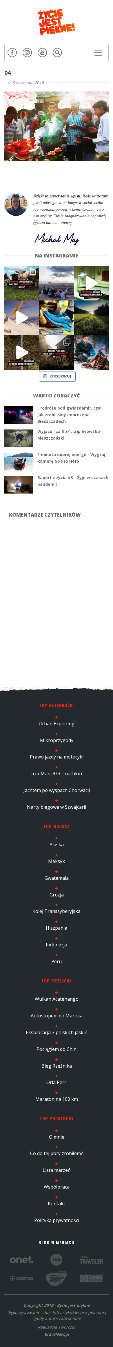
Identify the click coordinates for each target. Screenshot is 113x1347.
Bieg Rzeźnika (56, 1066)
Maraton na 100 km (56, 1099)
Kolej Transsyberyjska (56, 911)
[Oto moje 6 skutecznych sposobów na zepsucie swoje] (21, 352)
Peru (56, 961)
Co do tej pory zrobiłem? (56, 1153)
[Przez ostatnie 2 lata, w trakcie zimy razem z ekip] (56, 283)
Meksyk (56, 861)
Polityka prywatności (56, 1220)
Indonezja (56, 944)
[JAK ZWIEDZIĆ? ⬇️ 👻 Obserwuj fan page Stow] (91, 283)
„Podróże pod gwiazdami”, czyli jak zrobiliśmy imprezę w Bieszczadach (70, 414)
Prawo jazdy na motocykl (56, 757)
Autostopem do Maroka (57, 1015)
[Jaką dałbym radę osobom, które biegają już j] (56, 317)
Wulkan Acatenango (57, 999)
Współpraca (57, 1187)
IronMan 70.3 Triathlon (56, 773)
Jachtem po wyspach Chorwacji (56, 790)
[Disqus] (56, 601)
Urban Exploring (56, 723)
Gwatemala (57, 878)
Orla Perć (56, 1082)
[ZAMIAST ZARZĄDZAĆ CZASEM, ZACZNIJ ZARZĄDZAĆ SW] (91, 352)
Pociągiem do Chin (56, 1049)
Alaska (57, 844)
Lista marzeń (57, 1170)
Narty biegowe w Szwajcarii (56, 807)
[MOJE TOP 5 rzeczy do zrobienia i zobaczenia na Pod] (56, 352)
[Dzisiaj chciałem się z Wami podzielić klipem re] (21, 317)
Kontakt (56, 1203)
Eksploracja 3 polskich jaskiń (57, 1032)
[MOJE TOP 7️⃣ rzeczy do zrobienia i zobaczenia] (21, 283)
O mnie (56, 1137)
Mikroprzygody (56, 740)
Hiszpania (56, 928)
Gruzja (57, 895)
